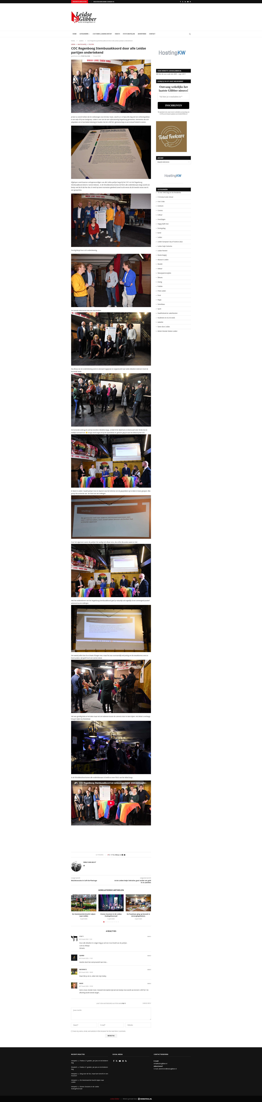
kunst (159, 233)
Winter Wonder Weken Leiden (167, 331)
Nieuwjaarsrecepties (164, 273)
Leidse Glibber (114, 1099)
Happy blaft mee (163, 224)
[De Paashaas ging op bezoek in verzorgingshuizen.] (138, 902)
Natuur (160, 268)
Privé (159, 295)
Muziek (160, 264)
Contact (152, 34)
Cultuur (160, 215)
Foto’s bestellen (129, 34)
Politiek (160, 286)
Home (74, 34)
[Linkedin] (185, 1)
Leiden (81, 41)
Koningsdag (161, 228)
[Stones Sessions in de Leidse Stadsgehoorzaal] (111, 902)
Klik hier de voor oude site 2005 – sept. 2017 (170, 74)
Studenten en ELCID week (166, 318)
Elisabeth (74, 1067)
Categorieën (84, 34)
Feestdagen (161, 219)
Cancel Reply (147, 1003)
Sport (159, 309)
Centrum (160, 206)
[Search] (190, 34)
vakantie (160, 322)
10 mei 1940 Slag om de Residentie (169, 192)
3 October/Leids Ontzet (165, 197)
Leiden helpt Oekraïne (165, 246)
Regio (159, 300)
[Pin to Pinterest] (116, 855)
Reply (149, 936)
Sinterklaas (161, 304)
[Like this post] (109, 855)
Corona (160, 210)
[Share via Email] (124, 855)
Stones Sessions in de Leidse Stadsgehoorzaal (111, 915)
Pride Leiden (162, 291)
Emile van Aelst (85, 56)
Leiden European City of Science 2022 (170, 242)
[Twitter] (182, 1)
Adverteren (142, 34)
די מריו (81, 936)
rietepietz (83, 969)
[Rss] (190, 1)
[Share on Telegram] (122, 855)
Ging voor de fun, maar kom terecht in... (107, 2)
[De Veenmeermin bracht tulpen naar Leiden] (83, 902)
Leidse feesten (162, 251)
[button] (90, 1)
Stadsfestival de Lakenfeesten (167, 313)
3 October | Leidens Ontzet (102, 34)
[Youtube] (188, 1)
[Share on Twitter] (114, 855)
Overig (160, 282)
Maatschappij (162, 255)
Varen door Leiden (164, 327)
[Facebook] (180, 1)
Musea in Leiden (163, 260)
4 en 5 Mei (161, 201)
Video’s (117, 34)
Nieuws (160, 277)
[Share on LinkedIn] (118, 855)
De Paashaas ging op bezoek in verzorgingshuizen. (138, 915)
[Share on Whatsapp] (120, 855)
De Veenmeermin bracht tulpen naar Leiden (83, 915)
